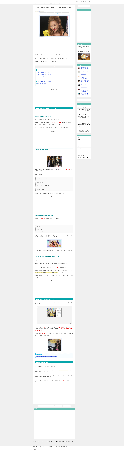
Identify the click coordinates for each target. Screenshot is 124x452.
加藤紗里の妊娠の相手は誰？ (41, 83)
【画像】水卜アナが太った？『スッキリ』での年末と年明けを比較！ (43, 441)
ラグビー (79, 150)
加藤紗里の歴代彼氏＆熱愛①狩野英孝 (44, 72)
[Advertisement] (54, 45)
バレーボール (80, 148)
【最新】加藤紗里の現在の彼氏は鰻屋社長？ (44, 81)
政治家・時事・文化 (81, 155)
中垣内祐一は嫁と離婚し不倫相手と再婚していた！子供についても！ (85, 73)
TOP (39, 446)
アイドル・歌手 (80, 139)
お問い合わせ (45, 3)
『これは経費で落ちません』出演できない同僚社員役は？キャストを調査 (85, 94)
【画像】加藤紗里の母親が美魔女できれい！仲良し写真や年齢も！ (46, 356)
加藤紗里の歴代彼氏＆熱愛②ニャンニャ (44, 74)
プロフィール (36, 3)
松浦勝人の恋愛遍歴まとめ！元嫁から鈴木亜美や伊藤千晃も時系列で (85, 68)
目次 (40, 3)
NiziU (79, 137)
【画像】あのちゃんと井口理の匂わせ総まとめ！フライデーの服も (85, 81)
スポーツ (79, 146)
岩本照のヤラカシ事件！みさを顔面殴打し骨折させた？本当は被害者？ (85, 77)
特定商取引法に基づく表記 (53, 3)
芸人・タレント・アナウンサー (40, 11)
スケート (79, 144)
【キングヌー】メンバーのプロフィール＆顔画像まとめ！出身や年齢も (85, 90)
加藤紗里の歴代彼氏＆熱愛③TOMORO (44, 76)
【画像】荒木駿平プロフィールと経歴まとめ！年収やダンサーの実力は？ (85, 86)
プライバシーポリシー (62, 3)
